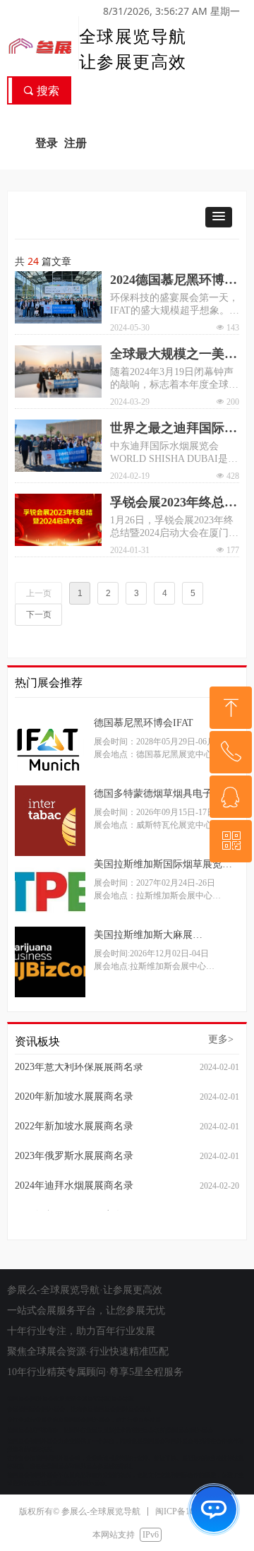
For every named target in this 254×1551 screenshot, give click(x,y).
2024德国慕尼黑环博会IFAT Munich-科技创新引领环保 (173, 280)
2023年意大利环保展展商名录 (79, 1064)
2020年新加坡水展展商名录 (74, 1094)
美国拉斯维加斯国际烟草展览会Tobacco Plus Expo (163, 866)
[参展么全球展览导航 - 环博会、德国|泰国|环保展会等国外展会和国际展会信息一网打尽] (49, 47)
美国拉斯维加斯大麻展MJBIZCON (143, 936)
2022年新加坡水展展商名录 (74, 1124)
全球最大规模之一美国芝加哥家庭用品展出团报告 (173, 354)
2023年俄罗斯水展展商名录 (74, 1153)
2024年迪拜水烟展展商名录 (74, 1183)
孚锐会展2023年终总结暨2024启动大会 (173, 503)
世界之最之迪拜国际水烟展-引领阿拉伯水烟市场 (173, 428)
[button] (218, 217)
